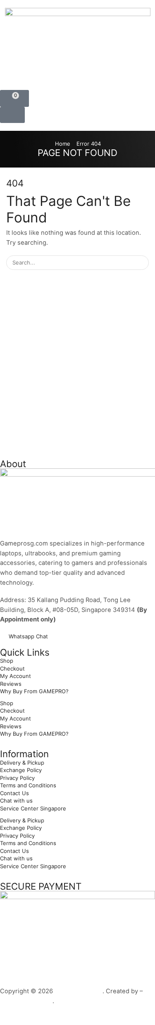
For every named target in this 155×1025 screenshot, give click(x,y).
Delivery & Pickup (22, 762)
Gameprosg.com (79, 991)
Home (62, 143)
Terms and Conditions (28, 785)
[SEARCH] (142, 262)
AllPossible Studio (26, 1001)
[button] (14, 98)
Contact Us (14, 793)
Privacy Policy (17, 778)
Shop (6, 660)
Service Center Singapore (33, 808)
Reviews (10, 683)
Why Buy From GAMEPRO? (34, 691)
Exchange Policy (21, 770)
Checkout (12, 668)
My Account (15, 676)
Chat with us (16, 800)
